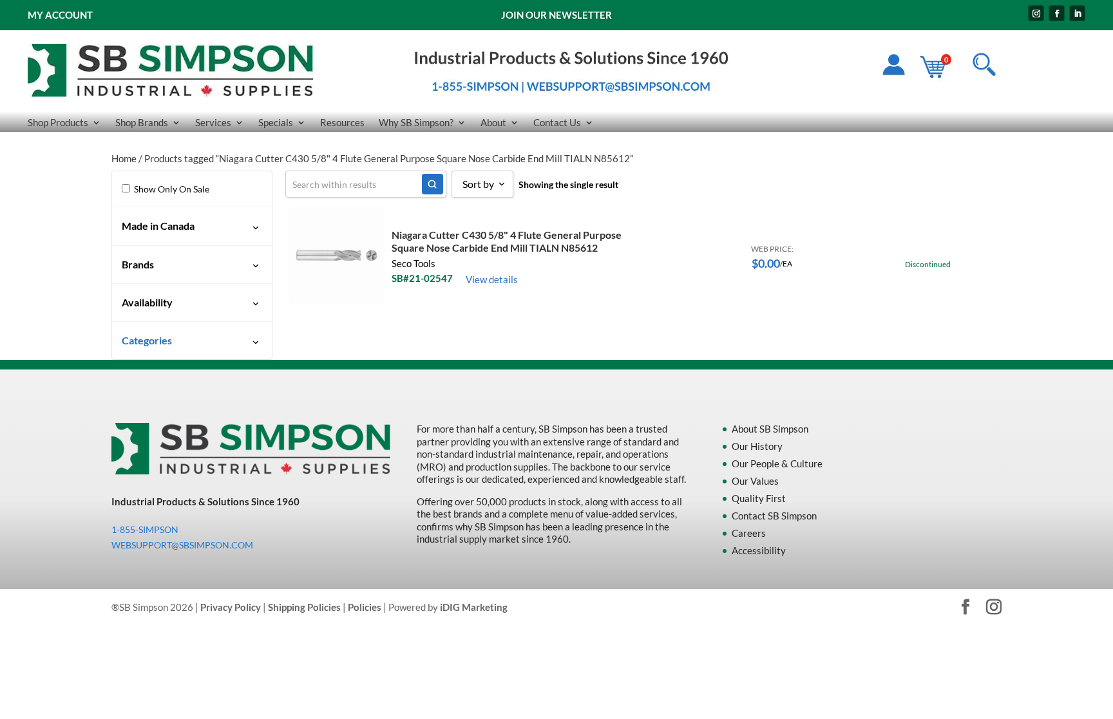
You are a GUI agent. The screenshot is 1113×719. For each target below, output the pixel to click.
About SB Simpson (770, 428)
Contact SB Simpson (774, 515)
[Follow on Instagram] (1036, 13)
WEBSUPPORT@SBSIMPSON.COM (182, 544)
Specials (275, 123)
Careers (749, 533)
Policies (364, 607)
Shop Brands (141, 123)
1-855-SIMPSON (144, 529)
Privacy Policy (230, 607)
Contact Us (557, 123)
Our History (757, 446)
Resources (342, 123)
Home (124, 158)
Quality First (759, 498)
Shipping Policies (304, 607)
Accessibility (759, 550)
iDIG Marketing (474, 607)
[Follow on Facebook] (1057, 13)
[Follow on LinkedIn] (1077, 13)
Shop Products (58, 123)
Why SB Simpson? (416, 123)
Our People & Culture (777, 463)
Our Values (755, 481)
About (493, 123)
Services (213, 123)
